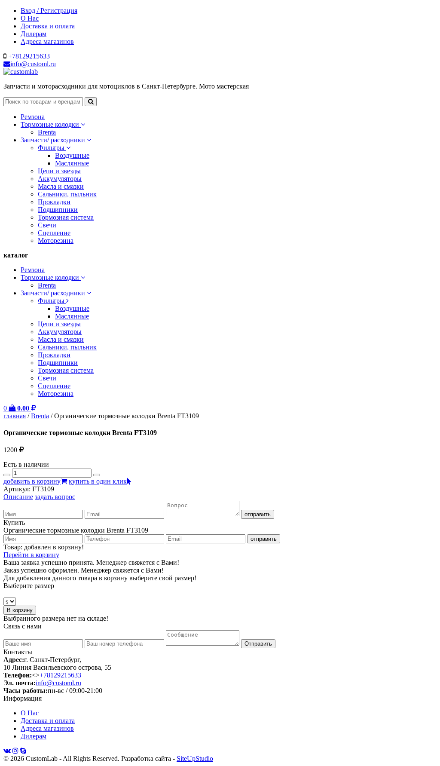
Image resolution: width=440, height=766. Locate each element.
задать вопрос (55, 496)
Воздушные (72, 155)
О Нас (30, 18)
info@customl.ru (33, 63)
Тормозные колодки (51, 124)
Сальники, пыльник (67, 194)
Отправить (258, 643)
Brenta (47, 132)
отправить (257, 514)
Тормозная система (66, 217)
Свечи (47, 225)
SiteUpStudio (195, 758)
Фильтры (52, 147)
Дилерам (33, 33)
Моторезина (55, 240)
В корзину (20, 610)
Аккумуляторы (60, 178)
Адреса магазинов (47, 41)
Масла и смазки (61, 186)
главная (14, 416)
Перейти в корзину (31, 554)
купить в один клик (98, 481)
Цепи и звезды (59, 171)
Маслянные (72, 163)
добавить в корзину (32, 481)
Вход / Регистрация (49, 10)
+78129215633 (29, 56)
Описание (18, 496)
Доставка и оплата (48, 26)
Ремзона (33, 116)
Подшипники (58, 209)
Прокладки (54, 201)
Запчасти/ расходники (54, 140)
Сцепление (54, 232)
